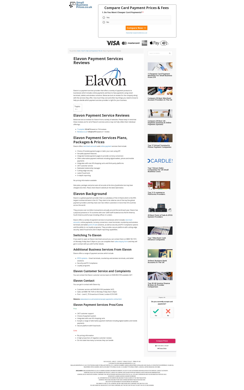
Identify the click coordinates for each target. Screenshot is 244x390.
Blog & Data (107, 361)
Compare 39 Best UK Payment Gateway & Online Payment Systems (159, 122)
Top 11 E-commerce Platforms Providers (156, 193)
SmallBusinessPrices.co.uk (80, 5)
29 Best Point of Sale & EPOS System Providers (160, 216)
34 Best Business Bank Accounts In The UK (157, 261)
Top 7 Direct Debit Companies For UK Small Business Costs (158, 170)
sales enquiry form (121, 241)
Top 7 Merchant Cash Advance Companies (157, 239)
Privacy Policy (127, 361)
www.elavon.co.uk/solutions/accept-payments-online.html (101, 299)
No (107, 22)
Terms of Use (136, 361)
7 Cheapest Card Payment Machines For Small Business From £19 (160, 75)
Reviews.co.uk (82, 132)
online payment (105, 146)
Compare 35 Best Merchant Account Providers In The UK (160, 99)
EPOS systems (82, 258)
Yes (108, 17)
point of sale (92, 225)
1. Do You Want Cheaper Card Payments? (122, 12)
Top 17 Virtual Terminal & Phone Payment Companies (159, 146)
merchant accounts (90, 146)
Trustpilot (80, 129)
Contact (119, 361)
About (114, 361)
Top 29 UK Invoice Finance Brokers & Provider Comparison (159, 285)
